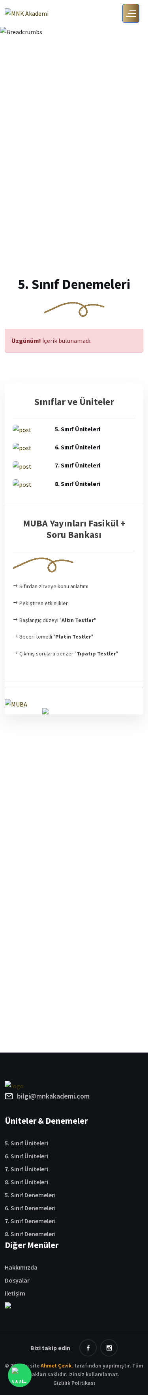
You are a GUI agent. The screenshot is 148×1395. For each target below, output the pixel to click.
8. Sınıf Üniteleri (26, 1182)
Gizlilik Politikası (74, 1382)
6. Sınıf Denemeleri (30, 1208)
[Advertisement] (74, 202)
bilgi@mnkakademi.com (53, 1096)
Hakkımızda (21, 1267)
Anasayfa (44, 75)
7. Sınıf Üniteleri (26, 1169)
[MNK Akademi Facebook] (88, 1347)
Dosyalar (17, 1280)
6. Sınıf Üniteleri (26, 1156)
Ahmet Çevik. (57, 1365)
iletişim (15, 1293)
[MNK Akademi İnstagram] (109, 1347)
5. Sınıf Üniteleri (26, 1143)
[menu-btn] (130, 13)
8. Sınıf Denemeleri (30, 1234)
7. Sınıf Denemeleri (30, 1221)
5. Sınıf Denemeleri (30, 1195)
